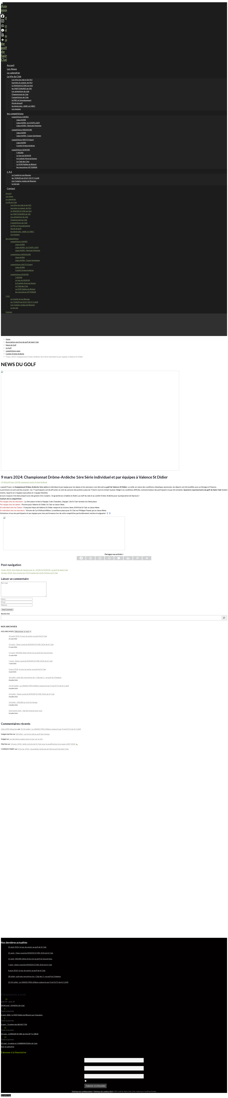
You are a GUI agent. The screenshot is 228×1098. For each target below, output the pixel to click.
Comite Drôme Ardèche (38, 482)
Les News (9, 196)
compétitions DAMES (18, 241)
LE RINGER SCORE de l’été (21, 211)
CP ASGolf (5, 482)
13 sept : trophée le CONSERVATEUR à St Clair (19, 1043)
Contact (11, 188)
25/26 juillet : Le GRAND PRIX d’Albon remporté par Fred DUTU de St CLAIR (39, 686)
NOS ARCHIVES (7, 631)
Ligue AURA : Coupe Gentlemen (28, 136)
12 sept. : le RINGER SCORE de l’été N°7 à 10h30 (19, 1034)
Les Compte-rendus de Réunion (24, 181)
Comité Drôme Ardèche (25, 146)
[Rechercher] (223, 618)
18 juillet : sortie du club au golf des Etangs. (33, 734)
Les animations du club (19, 217)
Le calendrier (11, 199)
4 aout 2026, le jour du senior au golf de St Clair (27, 669)
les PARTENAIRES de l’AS (20, 214)
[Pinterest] (137, 558)
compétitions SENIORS (19, 274)
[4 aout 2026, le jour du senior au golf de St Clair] (4, 671)
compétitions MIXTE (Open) (21, 264)
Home (8, 339)
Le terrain (14, 308)
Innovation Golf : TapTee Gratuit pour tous (25, 711)
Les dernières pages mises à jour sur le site (26, 739)
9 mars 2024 (14, 482)
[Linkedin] (128, 558)
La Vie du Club (14, 76)
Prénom (87, 1057)
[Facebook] (81, 558)
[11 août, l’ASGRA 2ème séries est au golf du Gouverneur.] (4, 654)
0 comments (24, 482)
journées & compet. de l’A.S (20, 208)
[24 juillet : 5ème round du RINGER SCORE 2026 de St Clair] (4, 696)
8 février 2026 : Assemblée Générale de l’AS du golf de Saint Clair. (43, 749)
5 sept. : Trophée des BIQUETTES (14, 1024)
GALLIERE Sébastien (9, 729)
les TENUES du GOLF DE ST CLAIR (24, 302)
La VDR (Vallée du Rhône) (25, 289)
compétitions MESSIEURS (20, 254)
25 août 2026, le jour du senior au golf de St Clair (28, 636)
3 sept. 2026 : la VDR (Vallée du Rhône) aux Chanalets (22, 1015)
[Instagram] (99, 558)
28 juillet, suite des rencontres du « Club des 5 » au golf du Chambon (35, 677)
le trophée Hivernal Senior (25, 283)
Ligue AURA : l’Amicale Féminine (28, 126)
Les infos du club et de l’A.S (20, 205)
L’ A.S (9, 171)
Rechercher (5, 614)
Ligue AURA (20, 244)
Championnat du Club (18, 220)
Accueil (8, 193)
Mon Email (88, 1073)
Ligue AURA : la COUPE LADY (27, 247)
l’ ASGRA (18, 277)
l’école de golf (15, 229)
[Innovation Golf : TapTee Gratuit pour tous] (4, 712)
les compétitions (15, 113)
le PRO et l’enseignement (20, 226)
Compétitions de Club (18, 223)
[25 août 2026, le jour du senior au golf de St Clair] (4, 638)
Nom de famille (89, 1065)
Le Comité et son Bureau (20, 299)
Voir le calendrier (7, 1047)
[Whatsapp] (109, 558)
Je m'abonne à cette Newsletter (98, 1081)
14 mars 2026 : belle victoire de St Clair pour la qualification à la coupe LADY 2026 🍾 (44, 744)
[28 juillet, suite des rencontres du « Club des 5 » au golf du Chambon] (4, 679)
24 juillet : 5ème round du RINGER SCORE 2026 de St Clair (32, 694)
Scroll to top (6, 1095)
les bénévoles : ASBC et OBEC (23, 106)
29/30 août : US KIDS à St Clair (13, 1005)
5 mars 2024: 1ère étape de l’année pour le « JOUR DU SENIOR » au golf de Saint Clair (34, 570)
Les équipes (15, 234)
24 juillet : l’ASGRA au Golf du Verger (23, 702)
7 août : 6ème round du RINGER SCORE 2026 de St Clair (31, 661)
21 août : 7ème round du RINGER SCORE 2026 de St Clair (31, 644)
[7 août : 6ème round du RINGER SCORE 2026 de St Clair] (4, 663)
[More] (146, 558)
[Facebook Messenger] (118, 558)
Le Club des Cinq (21, 286)
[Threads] (90, 558)
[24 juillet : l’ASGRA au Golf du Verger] (4, 704)
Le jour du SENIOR (22, 280)
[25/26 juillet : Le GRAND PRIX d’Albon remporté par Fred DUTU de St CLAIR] (4, 687)
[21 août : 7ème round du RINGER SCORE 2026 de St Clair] (4, 646)
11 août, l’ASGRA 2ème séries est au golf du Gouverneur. (31, 653)
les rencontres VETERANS (26, 167)
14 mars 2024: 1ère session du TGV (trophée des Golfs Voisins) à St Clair (29, 573)
